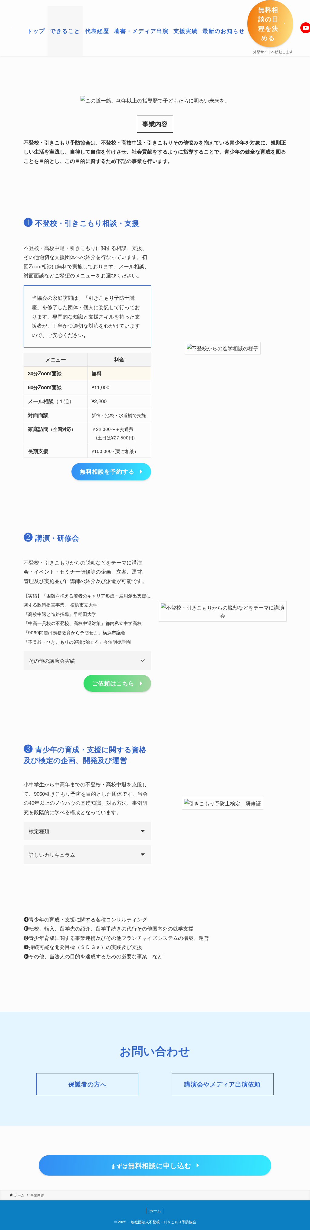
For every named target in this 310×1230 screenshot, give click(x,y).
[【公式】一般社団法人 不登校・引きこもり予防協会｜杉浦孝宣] (11, 27)
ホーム (155, 1210)
